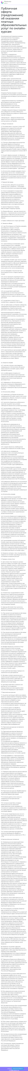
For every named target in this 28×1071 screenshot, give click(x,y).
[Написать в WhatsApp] (25, 1065)
